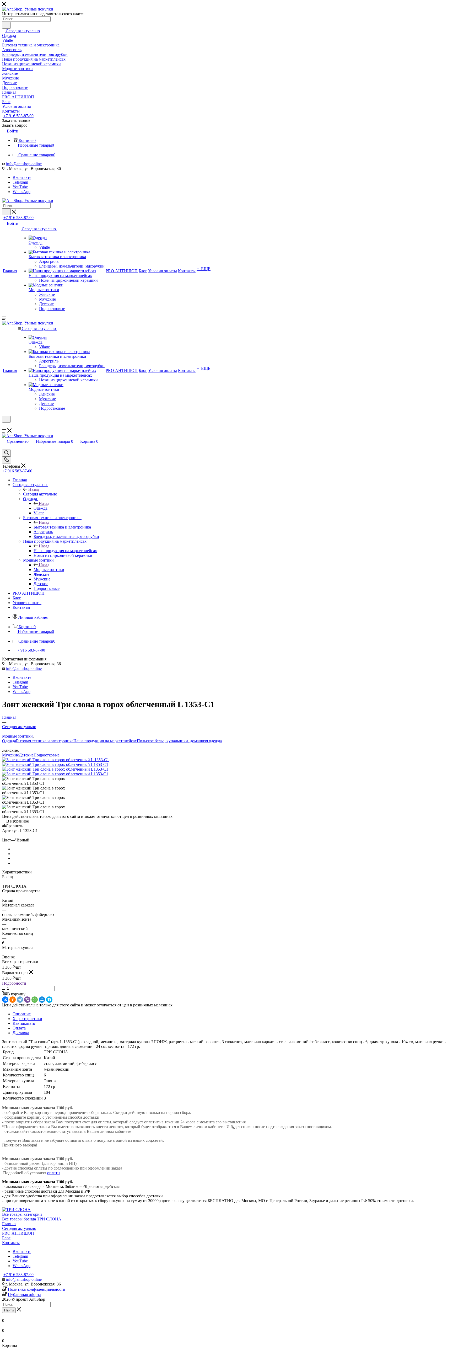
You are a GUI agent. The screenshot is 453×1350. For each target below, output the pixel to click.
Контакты (11, 1242)
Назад (33, 489)
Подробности (14, 983)
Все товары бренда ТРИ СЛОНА (31, 1219)
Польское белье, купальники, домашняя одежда (179, 741)
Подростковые (47, 755)
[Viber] (27, 999)
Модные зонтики (49, 569)
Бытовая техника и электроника (62, 527)
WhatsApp (21, 191)
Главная (9, 1223)
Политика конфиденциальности (36, 1289)
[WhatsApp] (34, 999)
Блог (6, 1238)
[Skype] (49, 999)
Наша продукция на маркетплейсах (65, 550)
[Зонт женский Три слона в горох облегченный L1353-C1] (55, 764)
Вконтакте (22, 177)
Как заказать (24, 1023)
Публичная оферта (24, 1294)
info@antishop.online (24, 164)
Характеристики (27, 1018)
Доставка (21, 1033)
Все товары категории (22, 1214)
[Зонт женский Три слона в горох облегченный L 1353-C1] (55, 759)
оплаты (53, 1173)
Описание (22, 1014)
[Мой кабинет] (4, 426)
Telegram (20, 182)
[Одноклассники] (12, 999)
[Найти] (6, 25)
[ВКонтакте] (5, 999)
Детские (26, 755)
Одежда (40, 508)
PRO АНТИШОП (18, 1233)
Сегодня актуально (40, 494)
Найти (9, 1310)
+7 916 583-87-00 (18, 116)
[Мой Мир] (42, 999)
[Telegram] (20, 999)
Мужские (10, 755)
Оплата (19, 1028)
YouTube (20, 187)
